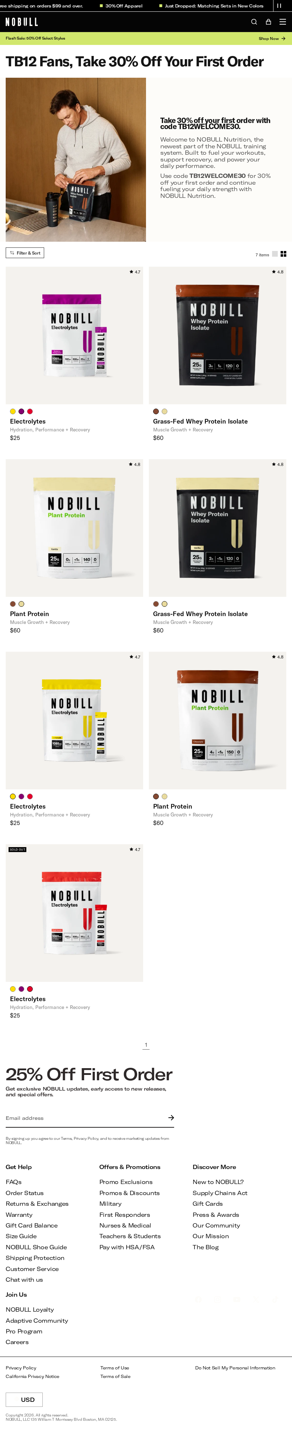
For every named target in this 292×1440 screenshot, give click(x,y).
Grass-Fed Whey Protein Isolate (200, 421)
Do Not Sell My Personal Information (235, 1367)
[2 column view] (283, 254)
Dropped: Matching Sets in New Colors (208, 5)
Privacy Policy (21, 1367)
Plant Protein (29, 613)
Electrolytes (28, 421)
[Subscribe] (169, 1118)
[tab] (13, 411)
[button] (279, 5)
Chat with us (24, 1279)
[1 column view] (275, 254)
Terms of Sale (115, 1376)
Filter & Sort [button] (28, 252)
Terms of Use (114, 1367)
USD (32, 1401)
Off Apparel (119, 5)
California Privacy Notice (32, 1376)
